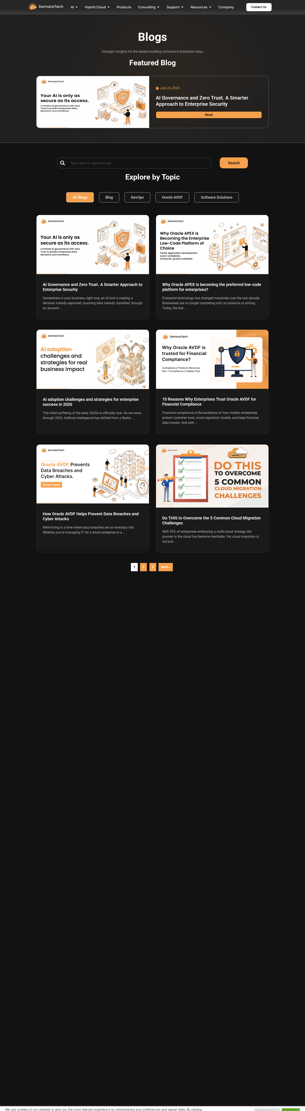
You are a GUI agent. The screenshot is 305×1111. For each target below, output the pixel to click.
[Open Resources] (210, 7)
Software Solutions (216, 197)
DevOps (137, 197)
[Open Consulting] (158, 7)
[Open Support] (182, 7)
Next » (165, 567)
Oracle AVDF (172, 197)
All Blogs (80, 197)
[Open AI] (76, 7)
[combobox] (134, 162)
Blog (109, 197)
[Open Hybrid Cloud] (108, 7)
